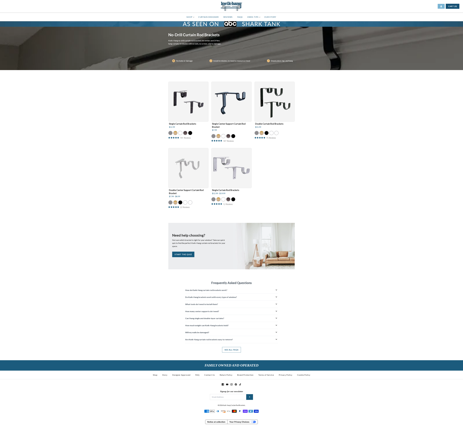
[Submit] (249, 397)
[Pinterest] (236, 384)
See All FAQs (231, 350)
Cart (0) (452, 6)
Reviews (227, 17)
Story (164, 375)
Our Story (270, 17)
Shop (190, 17)
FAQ (197, 375)
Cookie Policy (303, 375)
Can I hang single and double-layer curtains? (204, 318)
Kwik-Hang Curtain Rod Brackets (234, 405)
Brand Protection (245, 375)
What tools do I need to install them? (201, 304)
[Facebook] (223, 384)
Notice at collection (216, 422)
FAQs (240, 17)
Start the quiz (183, 254)
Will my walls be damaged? (197, 332)
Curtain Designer (208, 17)
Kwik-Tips (253, 17)
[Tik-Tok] (240, 384)
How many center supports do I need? (202, 311)
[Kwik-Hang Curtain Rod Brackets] (231, 3)
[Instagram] (231, 384)
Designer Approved (181, 375)
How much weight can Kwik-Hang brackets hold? (207, 325)
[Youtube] (227, 384)
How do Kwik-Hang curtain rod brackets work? (206, 290)
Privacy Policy (285, 375)
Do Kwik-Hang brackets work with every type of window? (211, 297)
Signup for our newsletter (231, 391)
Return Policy (226, 375)
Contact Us (209, 375)
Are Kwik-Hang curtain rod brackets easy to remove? (209, 339)
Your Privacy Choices (239, 422)
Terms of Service (266, 375)
